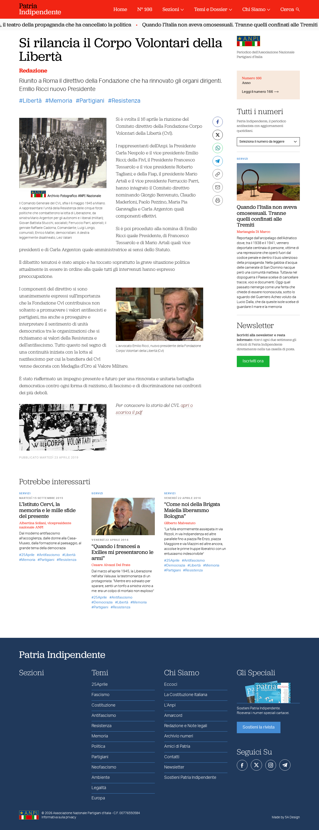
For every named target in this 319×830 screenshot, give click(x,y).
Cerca (287, 9)
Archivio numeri (178, 736)
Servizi (25, 493)
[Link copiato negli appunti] (218, 174)
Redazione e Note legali (185, 726)
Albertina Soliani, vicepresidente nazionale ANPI (45, 525)
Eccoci (170, 684)
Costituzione (103, 705)
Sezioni (171, 9)
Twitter (256, 765)
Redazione (33, 70)
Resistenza (126, 101)
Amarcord (173, 716)
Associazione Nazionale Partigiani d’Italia (82, 813)
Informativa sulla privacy (59, 817)
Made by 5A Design (286, 817)
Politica (98, 746)
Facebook (242, 765)
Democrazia (103, 602)
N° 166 (144, 9)
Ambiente (101, 778)
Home (120, 9)
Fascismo (101, 695)
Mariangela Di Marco (253, 231)
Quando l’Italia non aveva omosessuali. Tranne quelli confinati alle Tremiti (223, 24)
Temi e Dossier (210, 9)
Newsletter (174, 767)
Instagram (270, 765)
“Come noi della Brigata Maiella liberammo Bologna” (192, 510)
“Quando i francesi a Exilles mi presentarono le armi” (122, 552)
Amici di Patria (177, 746)
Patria (40, 9)
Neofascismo (104, 767)
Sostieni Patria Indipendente (190, 778)
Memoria (60, 101)
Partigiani (91, 101)
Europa (98, 798)
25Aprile (28, 555)
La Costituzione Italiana (185, 695)
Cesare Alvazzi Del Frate (111, 565)
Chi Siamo (254, 9)
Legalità (99, 788)
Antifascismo (49, 555)
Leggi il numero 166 (257, 92)
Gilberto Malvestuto (179, 523)
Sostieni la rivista (259, 727)
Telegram (285, 765)
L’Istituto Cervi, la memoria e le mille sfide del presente (47, 510)
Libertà (32, 101)
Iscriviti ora (253, 361)
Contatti (171, 757)
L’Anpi (170, 705)
